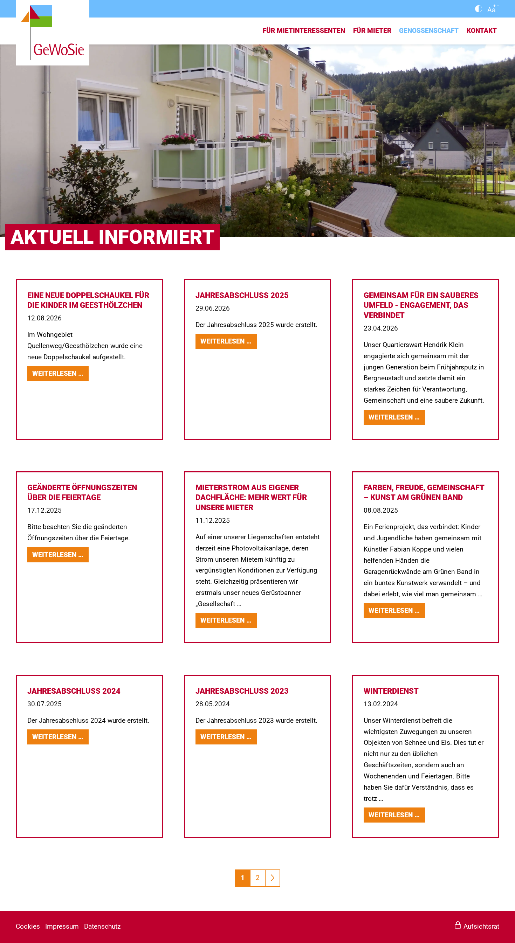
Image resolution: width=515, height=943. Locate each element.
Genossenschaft (429, 31)
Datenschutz (102, 926)
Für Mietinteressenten (304, 31)
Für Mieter (372, 31)
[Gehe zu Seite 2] (272, 878)
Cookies (28, 926)
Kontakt (482, 31)
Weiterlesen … (60, 374)
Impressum (62, 926)
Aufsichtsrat (481, 926)
